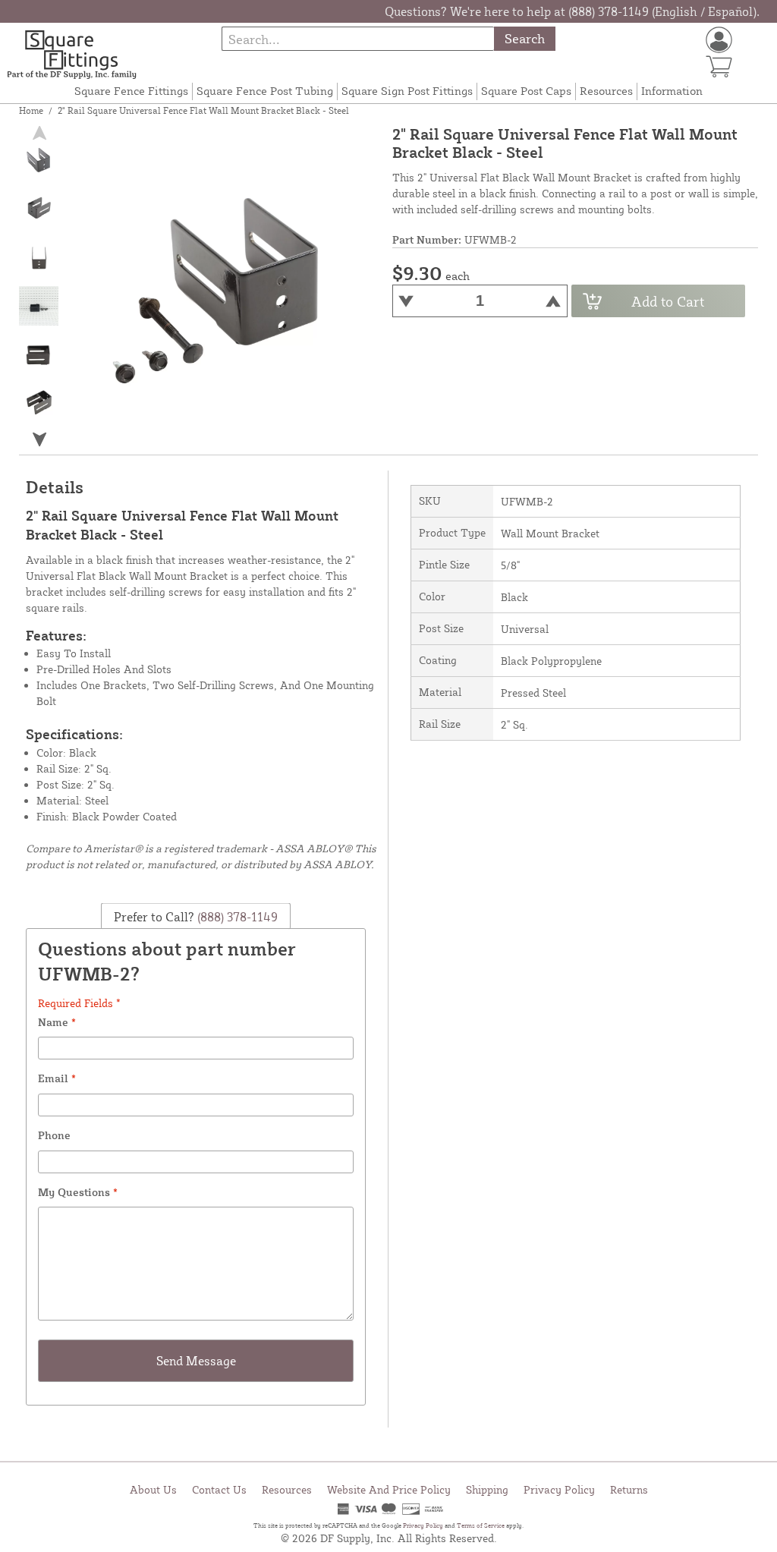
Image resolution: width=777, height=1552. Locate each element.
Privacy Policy (559, 1489)
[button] (38, 440)
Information (672, 90)
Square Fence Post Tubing (265, 90)
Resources (606, 90)
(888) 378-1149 (236, 916)
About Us (153, 1489)
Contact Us (219, 1489)
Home (31, 110)
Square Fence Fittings (131, 90)
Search (525, 38)
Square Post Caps (526, 90)
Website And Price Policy (389, 1489)
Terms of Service (481, 1525)
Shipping (487, 1489)
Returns (629, 1489)
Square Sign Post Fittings (407, 90)
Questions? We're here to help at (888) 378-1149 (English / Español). (572, 11)
